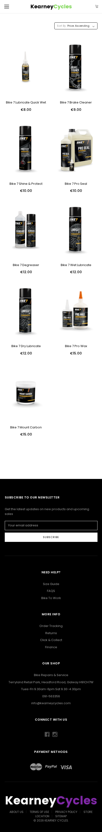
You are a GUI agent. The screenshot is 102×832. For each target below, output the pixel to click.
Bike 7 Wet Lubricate (76, 265)
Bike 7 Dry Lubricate (26, 346)
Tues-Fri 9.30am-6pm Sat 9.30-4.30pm (51, 689)
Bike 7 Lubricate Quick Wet (26, 102)
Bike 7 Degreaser (26, 265)
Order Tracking (51, 626)
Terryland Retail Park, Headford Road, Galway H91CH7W (51, 682)
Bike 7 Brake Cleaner (76, 102)
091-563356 (51, 696)
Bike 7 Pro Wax (76, 346)
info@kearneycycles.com (51, 703)
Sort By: (61, 26)
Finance (51, 647)
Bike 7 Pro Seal (76, 183)
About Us (16, 812)
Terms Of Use (39, 812)
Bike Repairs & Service (51, 675)
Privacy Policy (66, 812)
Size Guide (51, 584)
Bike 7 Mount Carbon (26, 427)
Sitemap (61, 816)
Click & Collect (51, 640)
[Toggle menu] (6, 6)
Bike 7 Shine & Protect (25, 183)
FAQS (51, 591)
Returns (51, 633)
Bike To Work (51, 598)
